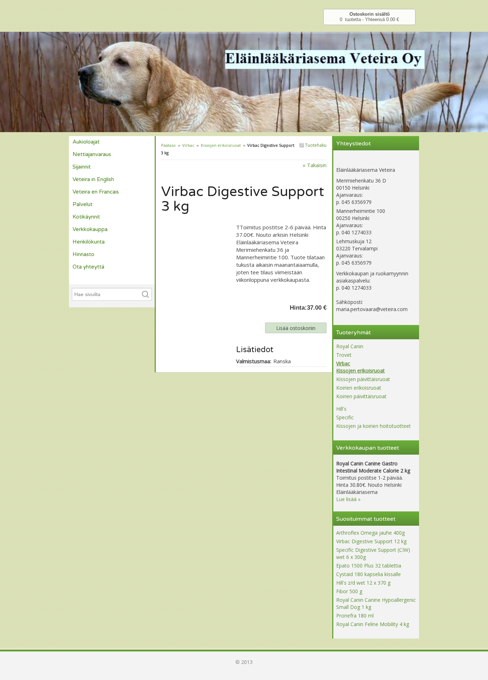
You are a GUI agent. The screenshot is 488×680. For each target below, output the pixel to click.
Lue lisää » (348, 499)
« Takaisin (315, 165)
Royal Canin (349, 346)
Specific (345, 417)
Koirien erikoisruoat (358, 387)
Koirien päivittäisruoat (361, 396)
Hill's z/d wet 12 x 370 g (363, 582)
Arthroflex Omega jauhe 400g (370, 532)
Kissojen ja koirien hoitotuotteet (373, 425)
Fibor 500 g (349, 591)
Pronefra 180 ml (355, 615)
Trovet (344, 354)
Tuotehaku (315, 145)
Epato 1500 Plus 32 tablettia (368, 565)
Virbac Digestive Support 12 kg (371, 541)
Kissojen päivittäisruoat (363, 379)
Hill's (341, 408)
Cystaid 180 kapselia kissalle (368, 574)
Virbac (188, 145)
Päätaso (168, 145)
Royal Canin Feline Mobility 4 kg (372, 624)
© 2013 (244, 662)
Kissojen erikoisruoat (221, 145)
